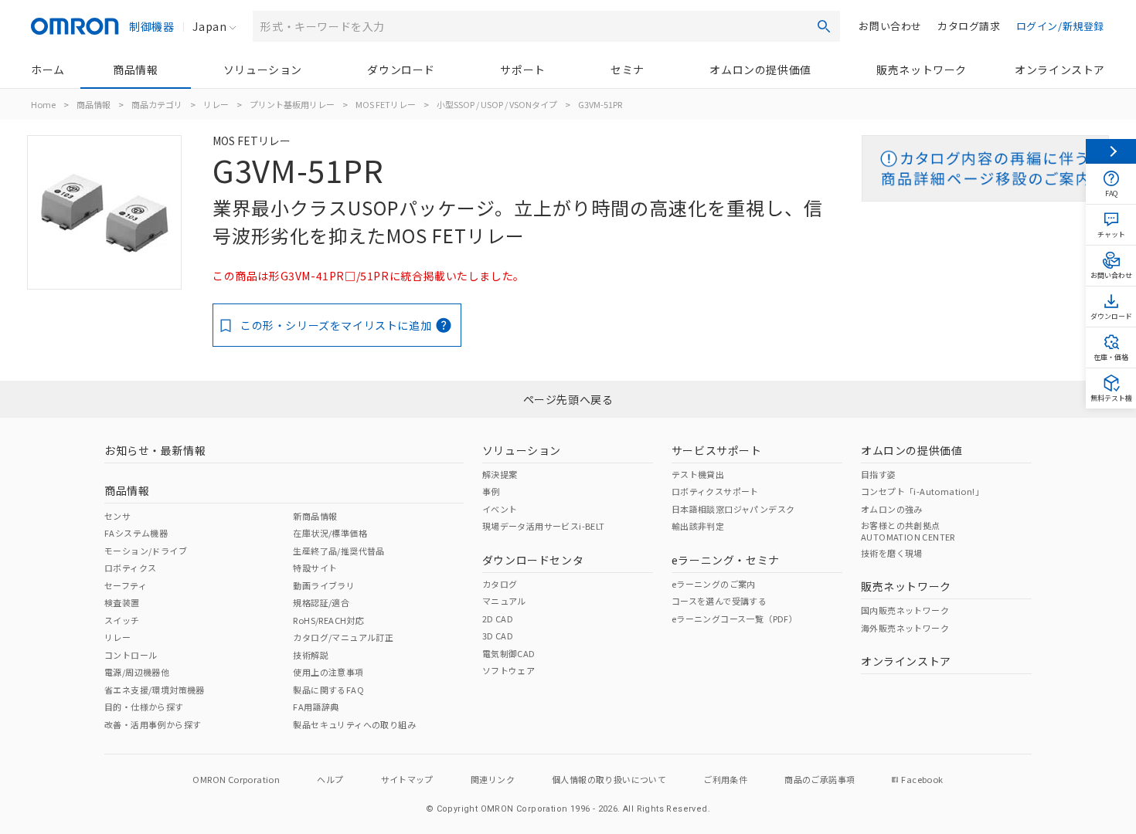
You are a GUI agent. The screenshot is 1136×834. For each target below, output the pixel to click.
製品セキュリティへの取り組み (354, 724)
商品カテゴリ (156, 104)
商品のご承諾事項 (819, 779)
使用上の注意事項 (328, 672)
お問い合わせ (890, 26)
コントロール (130, 655)
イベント (500, 509)
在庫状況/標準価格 (330, 533)
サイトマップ (407, 779)
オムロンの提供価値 (760, 69)
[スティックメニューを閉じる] (1111, 151)
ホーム (48, 69)
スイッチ (122, 620)
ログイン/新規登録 (1060, 26)
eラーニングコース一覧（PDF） (735, 618)
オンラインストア (1060, 69)
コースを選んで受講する (719, 601)
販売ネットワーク (921, 69)
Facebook (922, 779)
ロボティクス (130, 567)
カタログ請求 (969, 26)
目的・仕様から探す (144, 706)
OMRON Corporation (236, 779)
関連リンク (493, 779)
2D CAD (497, 618)
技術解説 (310, 655)
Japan (209, 26)
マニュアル (504, 601)
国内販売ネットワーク (905, 610)
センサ (117, 516)
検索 (823, 26)
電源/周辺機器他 (136, 672)
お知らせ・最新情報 (155, 450)
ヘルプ (330, 779)
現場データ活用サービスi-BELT (543, 526)
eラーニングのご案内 (714, 584)
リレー (216, 104)
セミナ (628, 69)
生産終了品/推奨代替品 (338, 550)
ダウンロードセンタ (532, 560)
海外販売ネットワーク (905, 628)
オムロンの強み (892, 509)
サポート (522, 69)
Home (43, 104)
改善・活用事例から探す (152, 724)
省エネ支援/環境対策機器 (154, 689)
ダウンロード (401, 69)
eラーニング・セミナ (726, 560)
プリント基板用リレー (292, 104)
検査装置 (122, 602)
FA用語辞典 (315, 706)
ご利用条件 (725, 779)
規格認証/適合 (321, 602)
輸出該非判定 (698, 526)
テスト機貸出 (698, 474)
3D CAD (497, 635)
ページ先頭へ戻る (568, 399)
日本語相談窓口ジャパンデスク (733, 509)
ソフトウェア (508, 670)
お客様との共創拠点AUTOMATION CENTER (908, 530)
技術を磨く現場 (892, 553)
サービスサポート (717, 450)
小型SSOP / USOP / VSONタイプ (497, 104)
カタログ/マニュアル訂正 (343, 637)
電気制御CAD (509, 653)
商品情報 (135, 69)
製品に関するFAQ (328, 689)
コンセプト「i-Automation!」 (922, 491)
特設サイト (315, 567)
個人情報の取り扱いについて (609, 779)
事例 (491, 491)
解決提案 (500, 474)
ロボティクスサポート (715, 491)
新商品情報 (315, 516)
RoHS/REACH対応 (328, 620)
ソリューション (262, 69)
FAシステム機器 (136, 533)
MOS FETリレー (385, 104)
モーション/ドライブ (145, 550)
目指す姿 (878, 474)
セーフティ (125, 585)
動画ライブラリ (324, 585)
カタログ (500, 584)
